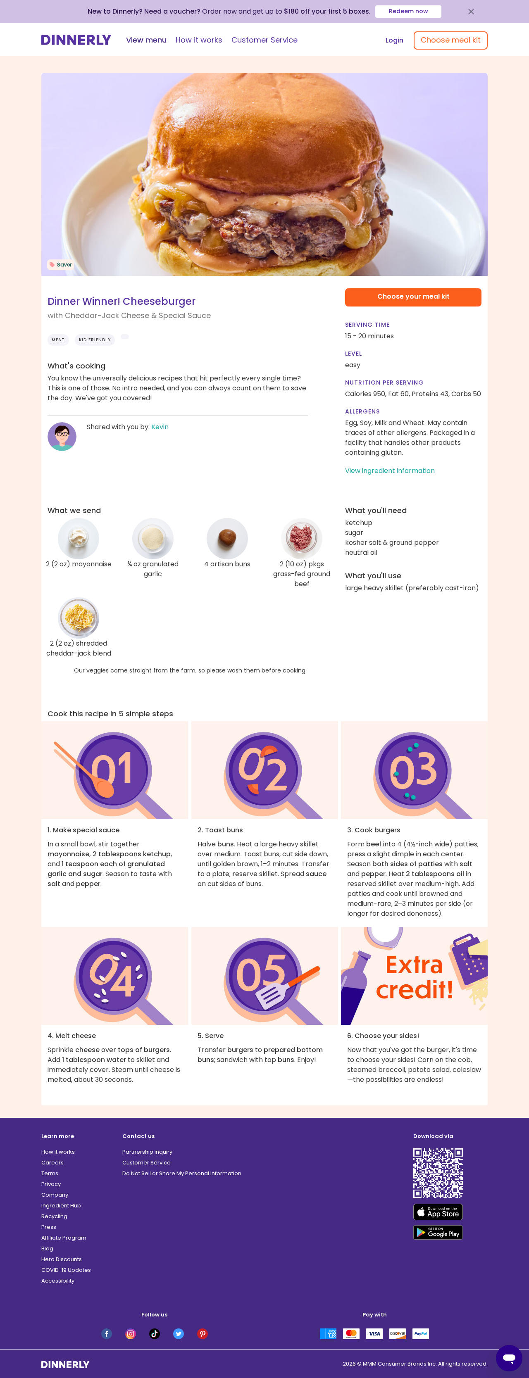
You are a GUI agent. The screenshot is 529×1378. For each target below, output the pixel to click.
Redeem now (408, 11)
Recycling (54, 1216)
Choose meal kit (451, 40)
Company (54, 1195)
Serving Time (367, 325)
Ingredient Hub (61, 1205)
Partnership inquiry (147, 1152)
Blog (47, 1248)
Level (353, 353)
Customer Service (264, 40)
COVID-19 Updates (66, 1270)
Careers (52, 1163)
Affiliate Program (63, 1238)
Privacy (51, 1184)
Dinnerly (76, 40)
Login (394, 40)
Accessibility (57, 1281)
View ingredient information (390, 470)
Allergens (362, 411)
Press (48, 1227)
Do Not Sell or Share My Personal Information (181, 1173)
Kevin (160, 427)
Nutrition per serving (384, 382)
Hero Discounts (61, 1259)
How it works (199, 40)
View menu (146, 40)
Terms (49, 1173)
